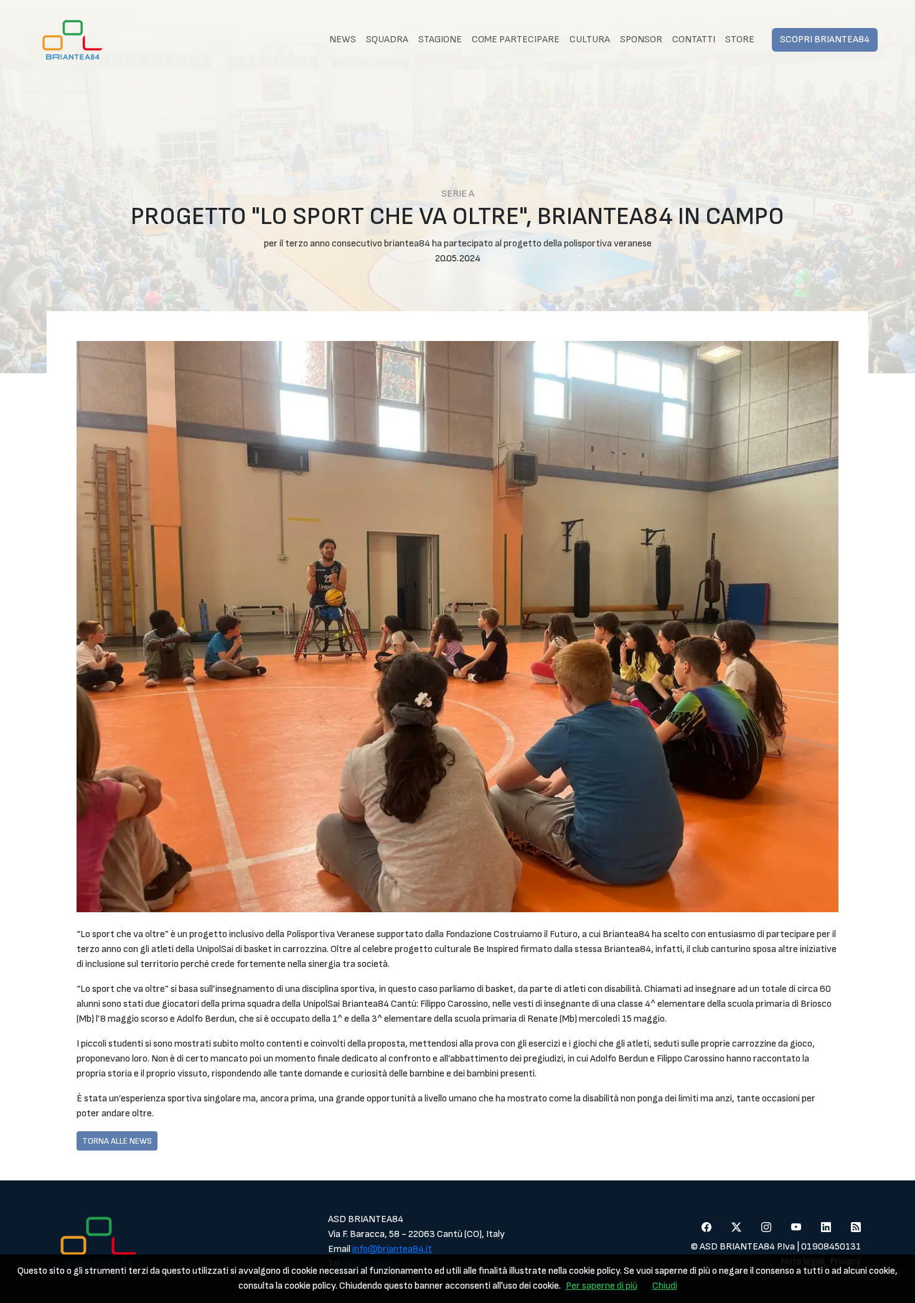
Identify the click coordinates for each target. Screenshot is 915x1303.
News (342, 39)
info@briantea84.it (392, 1249)
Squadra (387, 39)
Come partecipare (516, 39)
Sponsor (641, 39)
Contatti (693, 39)
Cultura (590, 39)
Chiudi (664, 1286)
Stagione (440, 39)
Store (739, 39)
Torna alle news (117, 1141)
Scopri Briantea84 (825, 39)
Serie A (457, 194)
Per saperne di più (601, 1286)
